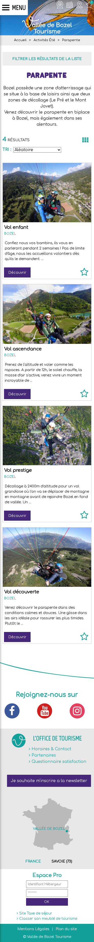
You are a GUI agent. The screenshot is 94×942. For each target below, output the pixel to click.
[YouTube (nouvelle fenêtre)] (47, 710)
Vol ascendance (23, 348)
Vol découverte (21, 591)
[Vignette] (85, 140)
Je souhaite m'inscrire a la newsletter (49, 781)
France (33, 861)
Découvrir (17, 272)
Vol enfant (16, 227)
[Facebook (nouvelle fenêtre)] (15, 710)
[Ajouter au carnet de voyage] (84, 274)
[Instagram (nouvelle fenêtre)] (80, 710)
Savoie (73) (62, 861)
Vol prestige (18, 470)
